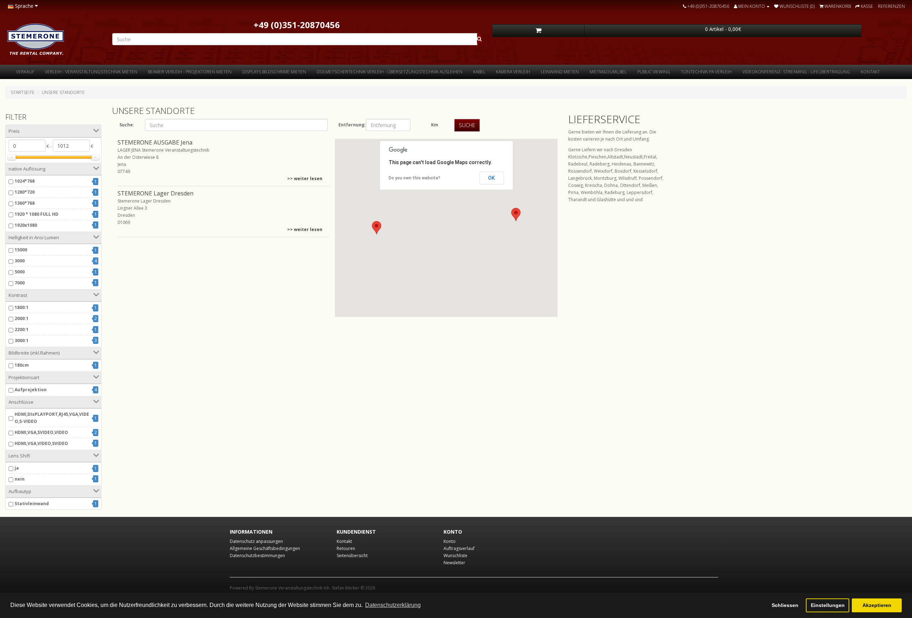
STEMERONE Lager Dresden (155, 193)
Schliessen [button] (785, 605)
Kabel (479, 72)
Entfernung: (349, 125)
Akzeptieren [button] (876, 605)
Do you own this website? (414, 178)
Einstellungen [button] (828, 605)
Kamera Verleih (513, 72)
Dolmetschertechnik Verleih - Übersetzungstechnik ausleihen (389, 72)
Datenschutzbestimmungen (257, 555)
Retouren (346, 548)
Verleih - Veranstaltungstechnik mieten (91, 72)
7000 (20, 283)
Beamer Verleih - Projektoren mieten (190, 72)
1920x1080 (26, 225)
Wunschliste (455, 555)
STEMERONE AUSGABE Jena (155, 142)
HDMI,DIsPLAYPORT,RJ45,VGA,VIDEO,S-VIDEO (52, 417)
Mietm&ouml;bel (608, 72)
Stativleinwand (32, 504)
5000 (20, 272)
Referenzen (891, 6)
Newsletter (454, 563)
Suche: (126, 125)
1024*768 (25, 181)
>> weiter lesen (304, 179)
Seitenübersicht (352, 555)
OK (491, 178)
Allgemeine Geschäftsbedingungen (265, 548)
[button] (376, 227)
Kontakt (870, 72)
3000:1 (21, 340)
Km (434, 125)
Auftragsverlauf (459, 548)
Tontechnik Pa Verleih (706, 72)
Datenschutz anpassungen (256, 541)
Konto (450, 541)
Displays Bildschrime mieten (274, 72)
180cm (22, 365)
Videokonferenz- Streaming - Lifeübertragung (796, 72)
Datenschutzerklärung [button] (393, 605)
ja (17, 468)
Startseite (23, 92)
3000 (20, 261)
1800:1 (21, 307)
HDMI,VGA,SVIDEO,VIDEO (41, 432)
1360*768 (25, 203)
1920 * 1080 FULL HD (36, 214)
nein (20, 479)
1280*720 (25, 192)
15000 (21, 250)
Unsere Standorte (63, 92)
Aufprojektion (31, 390)
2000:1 (21, 318)
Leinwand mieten (560, 72)
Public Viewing (653, 72)
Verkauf (25, 72)
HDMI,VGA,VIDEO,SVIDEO (41, 443)
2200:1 (21, 329)
